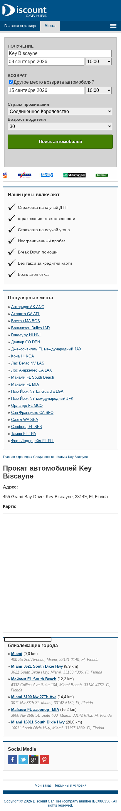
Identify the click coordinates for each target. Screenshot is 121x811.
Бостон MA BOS (25, 321)
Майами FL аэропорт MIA (35, 709)
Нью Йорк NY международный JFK (42, 398)
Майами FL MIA (25, 384)
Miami (16, 654)
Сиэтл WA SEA (24, 419)
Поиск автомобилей (60, 141)
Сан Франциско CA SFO (32, 412)
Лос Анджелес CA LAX (31, 370)
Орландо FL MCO (27, 405)
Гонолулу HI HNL (26, 335)
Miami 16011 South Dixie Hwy (38, 722)
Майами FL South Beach (32, 377)
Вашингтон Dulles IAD (30, 328)
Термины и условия (70, 785)
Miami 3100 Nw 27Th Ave (33, 697)
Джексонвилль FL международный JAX (46, 349)
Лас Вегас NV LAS (27, 363)
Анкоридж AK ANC (27, 307)
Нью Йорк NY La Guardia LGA (37, 391)
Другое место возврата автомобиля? (54, 82)
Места (50, 26)
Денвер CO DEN (25, 342)
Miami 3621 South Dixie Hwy (37, 666)
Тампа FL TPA (23, 433)
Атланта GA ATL (25, 314)
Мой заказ (43, 785)
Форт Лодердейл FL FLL (32, 441)
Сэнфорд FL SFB (26, 426)
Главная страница (20, 26)
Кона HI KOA (22, 356)
